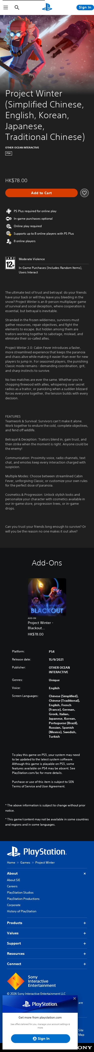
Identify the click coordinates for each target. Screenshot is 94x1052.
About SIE (13, 880)
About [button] (12, 873)
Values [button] (13, 933)
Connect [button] (14, 964)
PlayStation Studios (20, 892)
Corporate (14, 905)
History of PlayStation (21, 911)
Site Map (81, 1032)
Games (25, 862)
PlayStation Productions (23, 899)
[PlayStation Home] (47, 7)
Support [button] (14, 943)
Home (11, 862)
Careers (12, 886)
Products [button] (14, 923)
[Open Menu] (5, 7)
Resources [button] (16, 953)
